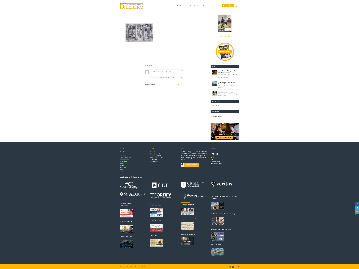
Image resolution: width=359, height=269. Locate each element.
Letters (121, 171)
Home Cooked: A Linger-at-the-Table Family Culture (227, 71)
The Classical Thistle (216, 163)
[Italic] (155, 77)
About (205, 6)
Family (226, 76)
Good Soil (188, 6)
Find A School (227, 6)
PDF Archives (154, 161)
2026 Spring (221, 74)
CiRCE (213, 160)
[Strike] (161, 77)
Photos (121, 169)
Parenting (220, 77)
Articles (179, 6)
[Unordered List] (166, 77)
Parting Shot (123, 167)
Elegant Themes (130, 267)
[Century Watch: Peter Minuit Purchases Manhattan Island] (214, 83)
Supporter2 (225, 77)
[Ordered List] (163, 77)
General (122, 165)
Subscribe (197, 6)
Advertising (123, 156)
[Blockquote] (168, 77)
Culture (228, 74)
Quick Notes (123, 163)
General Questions (124, 152)
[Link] (174, 77)
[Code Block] (171, 77)
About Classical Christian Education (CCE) (157, 155)
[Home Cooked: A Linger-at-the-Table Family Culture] (214, 72)
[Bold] (153, 77)
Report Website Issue (125, 158)
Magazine (231, 76)
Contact (214, 6)
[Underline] (158, 77)
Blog (225, 74)
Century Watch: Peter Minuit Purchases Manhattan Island (226, 83)
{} (176, 77)
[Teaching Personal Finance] (214, 93)
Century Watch (230, 85)
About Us (152, 152)
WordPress (144, 267)
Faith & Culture (221, 76)
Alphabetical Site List (216, 116)
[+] (179, 77)
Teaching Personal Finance (225, 92)
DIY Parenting (234, 74)
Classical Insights (215, 161)
